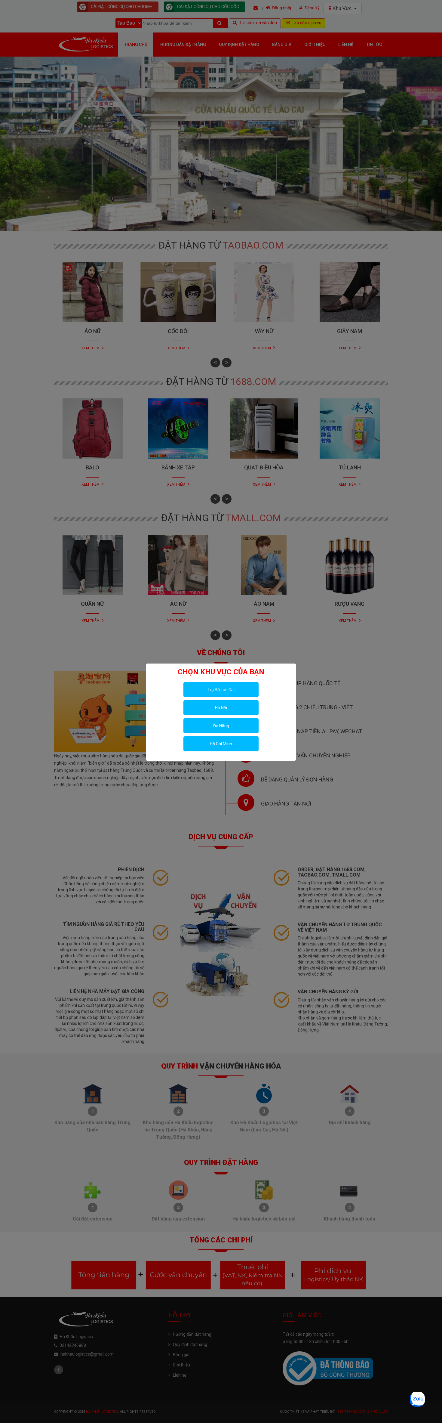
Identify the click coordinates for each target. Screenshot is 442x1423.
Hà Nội (221, 707)
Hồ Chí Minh (221, 743)
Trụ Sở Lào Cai (221, 689)
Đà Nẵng (221, 725)
